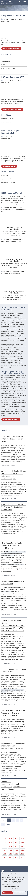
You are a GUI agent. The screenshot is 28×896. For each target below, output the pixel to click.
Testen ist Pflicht (5, 61)
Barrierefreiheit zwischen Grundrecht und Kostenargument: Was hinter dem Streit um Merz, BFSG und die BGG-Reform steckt (12, 626)
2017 (10, 846)
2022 (4, 842)
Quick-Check (5, 58)
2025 (10, 838)
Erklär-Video (4, 175)
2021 (10, 842)
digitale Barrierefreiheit (7, 591)
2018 (4, 846)
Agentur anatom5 (6, 179)
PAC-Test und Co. (6, 122)
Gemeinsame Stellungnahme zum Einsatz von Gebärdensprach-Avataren (13, 745)
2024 (16, 838)
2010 (4, 854)
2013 (10, 850)
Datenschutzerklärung (7, 884)
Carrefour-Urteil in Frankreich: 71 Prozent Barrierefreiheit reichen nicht (13, 507)
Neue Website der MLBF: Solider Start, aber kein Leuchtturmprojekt (11, 545)
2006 (4, 858)
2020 (16, 842)
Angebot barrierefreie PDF (12, 109)
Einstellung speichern (20, 892)
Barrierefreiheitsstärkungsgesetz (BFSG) (12, 564)
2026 (4, 838)
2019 (22, 842)
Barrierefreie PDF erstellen (8, 118)
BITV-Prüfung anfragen (11, 48)
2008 (16, 854)
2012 (16, 850)
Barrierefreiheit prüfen (10, 419)
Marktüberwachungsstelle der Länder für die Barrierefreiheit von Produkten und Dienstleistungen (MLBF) (13, 553)
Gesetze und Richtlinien (8, 182)
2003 (22, 858)
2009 (10, 854)
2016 (16, 846)
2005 (10, 858)
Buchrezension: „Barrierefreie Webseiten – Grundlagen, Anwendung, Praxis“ (13, 712)
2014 (4, 850)
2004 (16, 858)
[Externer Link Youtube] (14, 216)
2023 (22, 838)
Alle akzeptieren (7, 892)
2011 (22, 850)
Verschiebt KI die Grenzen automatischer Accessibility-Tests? (12, 438)
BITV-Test (4, 65)
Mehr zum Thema (9, 166)
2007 (22, 854)
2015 (22, 846)
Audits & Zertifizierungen (8, 68)
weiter (8, 824)
